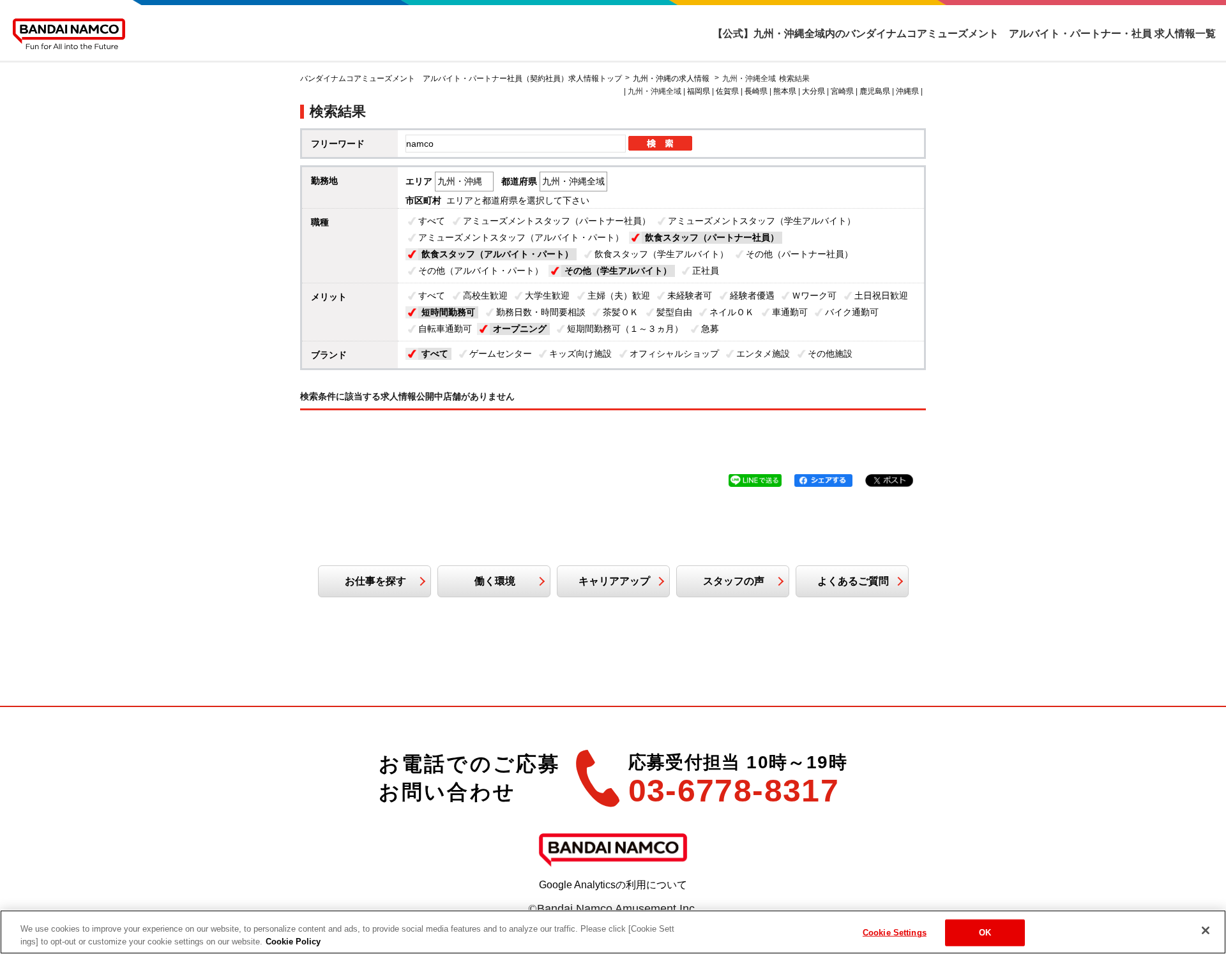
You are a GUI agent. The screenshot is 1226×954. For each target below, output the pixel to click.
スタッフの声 (733, 581)
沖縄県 (907, 91)
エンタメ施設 (763, 353)
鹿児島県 (874, 91)
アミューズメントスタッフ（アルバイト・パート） (521, 237)
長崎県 (756, 91)
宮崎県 (842, 91)
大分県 (813, 91)
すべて (431, 221)
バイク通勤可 (852, 312)
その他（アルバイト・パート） (480, 270)
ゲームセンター (500, 353)
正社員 (705, 270)
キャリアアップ (614, 581)
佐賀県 (727, 91)
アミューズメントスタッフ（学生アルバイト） (762, 221)
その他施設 (830, 353)
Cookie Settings (895, 932)
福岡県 (698, 91)
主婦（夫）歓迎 (618, 295)
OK (985, 932)
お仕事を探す (375, 581)
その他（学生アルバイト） (618, 270)
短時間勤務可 (448, 312)
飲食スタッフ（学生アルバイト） (661, 254)
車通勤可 (790, 312)
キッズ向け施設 (580, 353)
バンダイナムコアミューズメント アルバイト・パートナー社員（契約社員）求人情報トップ (461, 78)
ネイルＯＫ (731, 312)
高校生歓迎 (485, 295)
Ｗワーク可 (814, 295)
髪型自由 (674, 312)
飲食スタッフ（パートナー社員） (712, 237)
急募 (710, 329)
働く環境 (494, 581)
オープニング (520, 329)
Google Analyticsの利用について (613, 885)
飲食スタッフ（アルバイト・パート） (497, 254)
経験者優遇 (752, 295)
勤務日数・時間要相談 (541, 312)
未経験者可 (689, 295)
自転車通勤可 (445, 329)
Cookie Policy (293, 941)
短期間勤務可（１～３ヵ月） (625, 329)
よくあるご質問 (853, 581)
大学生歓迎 (547, 295)
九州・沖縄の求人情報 (672, 78)
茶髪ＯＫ (621, 312)
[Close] (1206, 930)
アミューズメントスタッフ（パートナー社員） (557, 221)
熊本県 (784, 91)
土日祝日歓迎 (881, 295)
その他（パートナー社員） (799, 254)
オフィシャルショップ (674, 353)
